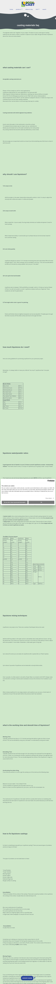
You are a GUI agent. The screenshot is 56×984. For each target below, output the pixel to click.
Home (11, 9)
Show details (49, 498)
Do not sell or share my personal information (14, 502)
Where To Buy (29, 9)
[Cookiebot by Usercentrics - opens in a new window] (48, 481)
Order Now (27, 978)
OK (41, 502)
